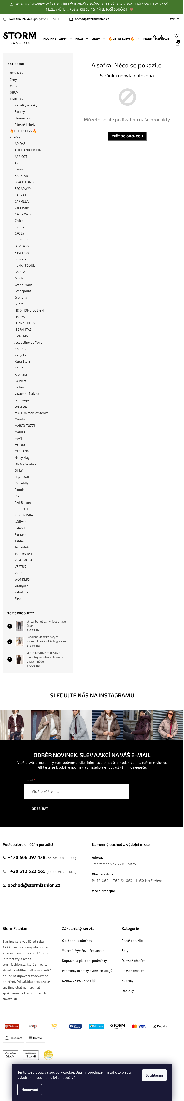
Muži (13, 86)
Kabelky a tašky (26, 105)
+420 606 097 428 (26, 857)
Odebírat (40, 808)
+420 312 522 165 (27, 871)
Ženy (13, 79)
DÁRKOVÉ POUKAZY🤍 (79, 981)
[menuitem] (49, 39)
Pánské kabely (25, 124)
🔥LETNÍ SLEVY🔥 (23, 131)
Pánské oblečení (133, 971)
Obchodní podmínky (77, 940)
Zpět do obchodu (127, 136)
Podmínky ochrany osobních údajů (87, 971)
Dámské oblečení (134, 961)
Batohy (20, 112)
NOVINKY (16, 73)
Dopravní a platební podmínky (84, 961)
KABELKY (16, 99)
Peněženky (22, 118)
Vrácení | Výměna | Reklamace (83, 950)
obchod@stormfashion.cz (34, 885)
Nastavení (30, 1089)
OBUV (14, 92)
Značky (15, 137)
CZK (173, 19)
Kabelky (127, 981)
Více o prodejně (103, 891)
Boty (125, 951)
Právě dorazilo (132, 940)
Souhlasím (154, 1075)
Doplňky (128, 991)
